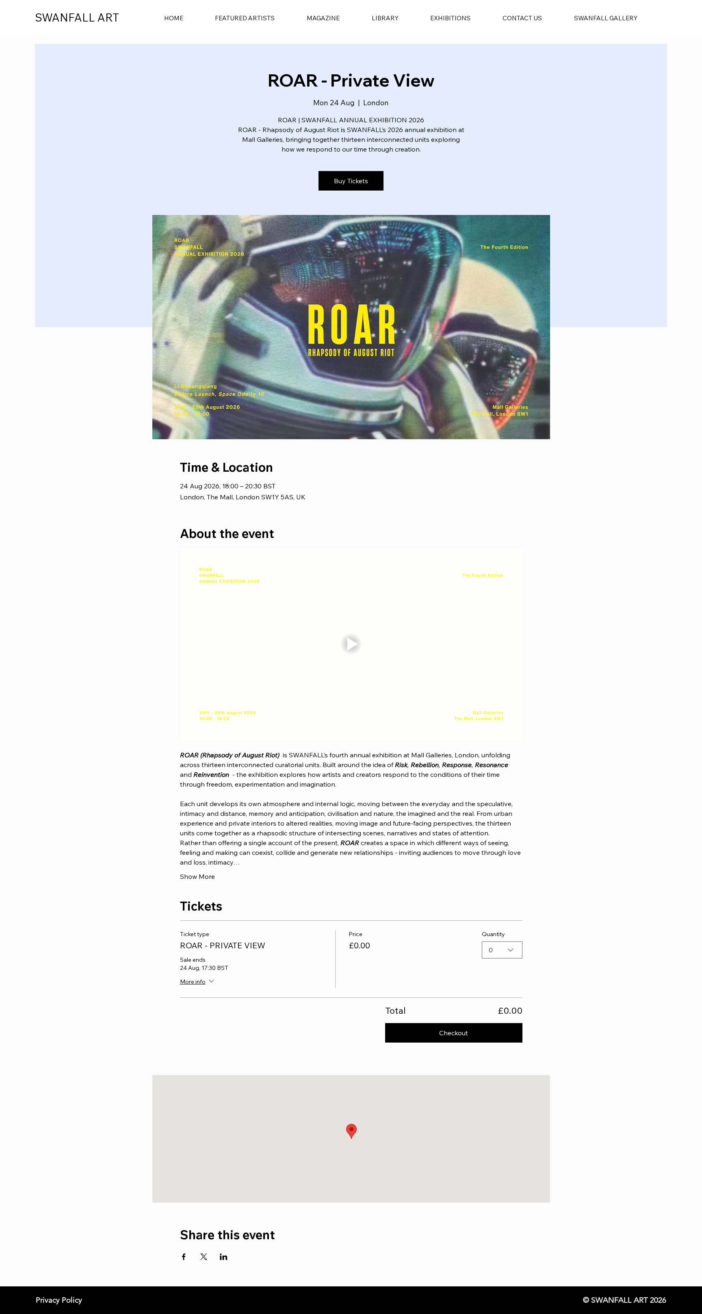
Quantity (493, 934)
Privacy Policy (59, 1300)
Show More (197, 876)
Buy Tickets (351, 181)
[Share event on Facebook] (184, 1256)
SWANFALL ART (77, 17)
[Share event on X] (204, 1256)
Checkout (453, 1033)
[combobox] (502, 949)
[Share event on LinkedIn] (224, 1256)
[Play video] (351, 644)
